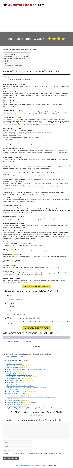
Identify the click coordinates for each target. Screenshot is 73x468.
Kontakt (40, 465)
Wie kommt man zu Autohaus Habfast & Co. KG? (16, 67)
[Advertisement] (36, 21)
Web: (6, 63)
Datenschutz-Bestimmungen (22, 465)
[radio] (31, 415)
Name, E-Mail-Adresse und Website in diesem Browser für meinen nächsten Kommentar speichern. (32, 453)
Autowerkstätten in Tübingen (14, 356)
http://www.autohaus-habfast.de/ (16, 314)
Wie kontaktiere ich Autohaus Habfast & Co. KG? (16, 58)
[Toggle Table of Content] (27, 54)
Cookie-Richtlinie (34, 465)
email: (6, 60)
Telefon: (7, 61)
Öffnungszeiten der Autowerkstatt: (13, 65)
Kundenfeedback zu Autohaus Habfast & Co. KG (16, 56)
